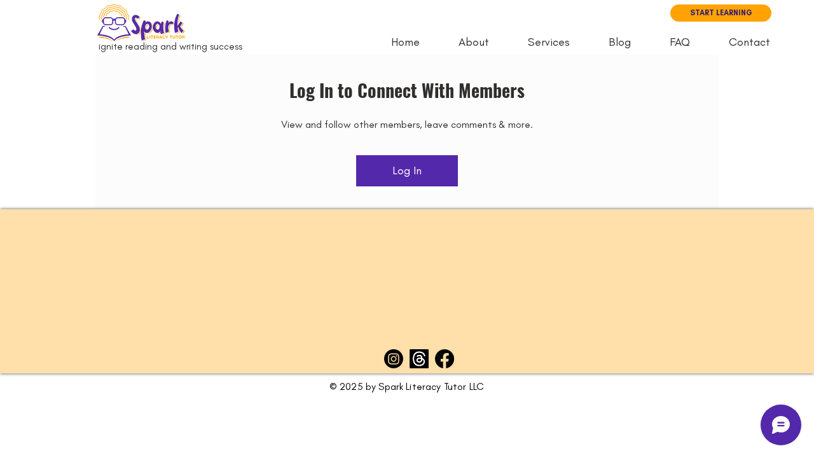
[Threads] (419, 358)
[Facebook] (444, 358)
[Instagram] (393, 358)
